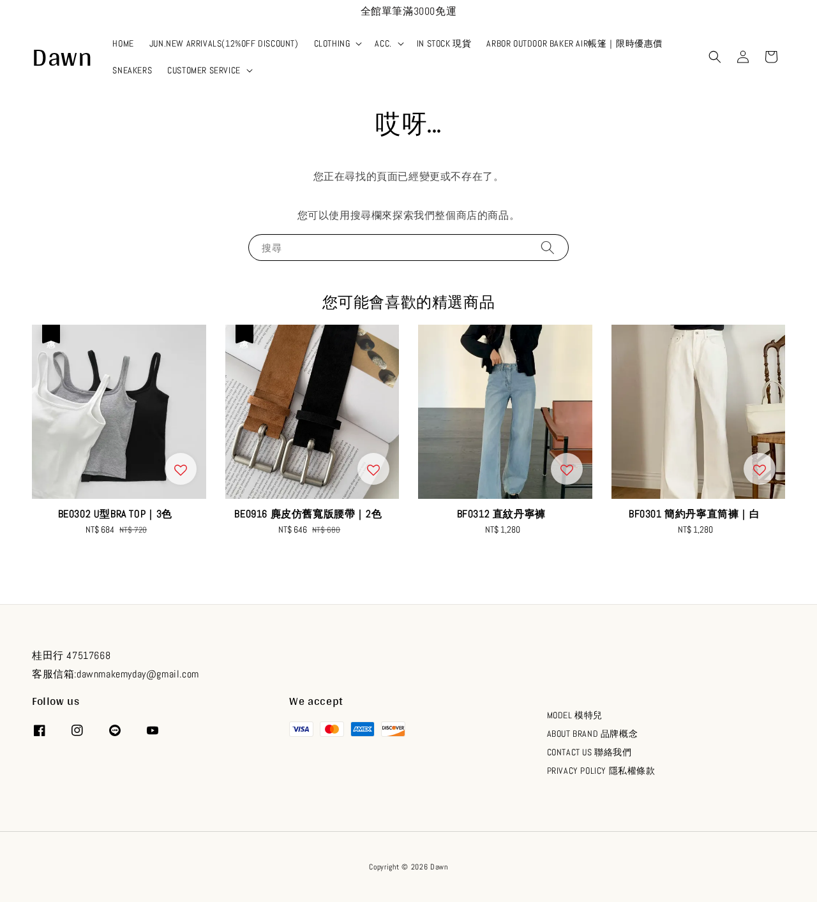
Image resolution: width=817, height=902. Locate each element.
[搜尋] (547, 247)
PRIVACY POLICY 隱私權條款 (601, 770)
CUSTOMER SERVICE (204, 70)
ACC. (383, 43)
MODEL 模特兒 (575, 715)
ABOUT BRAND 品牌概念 (592, 733)
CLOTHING (332, 43)
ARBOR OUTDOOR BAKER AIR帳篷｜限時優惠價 (574, 43)
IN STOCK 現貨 (444, 43)
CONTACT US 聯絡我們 (589, 752)
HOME (122, 43)
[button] (715, 57)
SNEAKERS (132, 70)
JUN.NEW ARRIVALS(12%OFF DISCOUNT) (224, 43)
